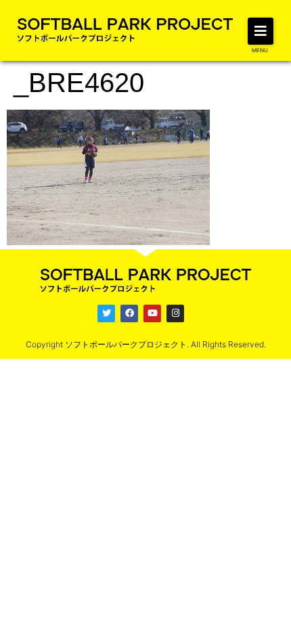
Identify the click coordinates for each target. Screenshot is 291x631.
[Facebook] (129, 313)
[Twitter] (106, 313)
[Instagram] (175, 313)
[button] (260, 31)
